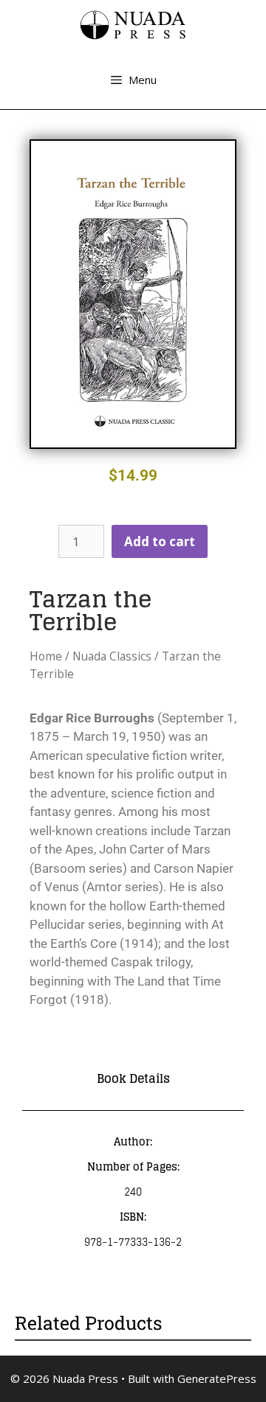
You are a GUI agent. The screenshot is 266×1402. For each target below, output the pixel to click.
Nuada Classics (111, 656)
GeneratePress (216, 1378)
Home (46, 656)
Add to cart (159, 541)
